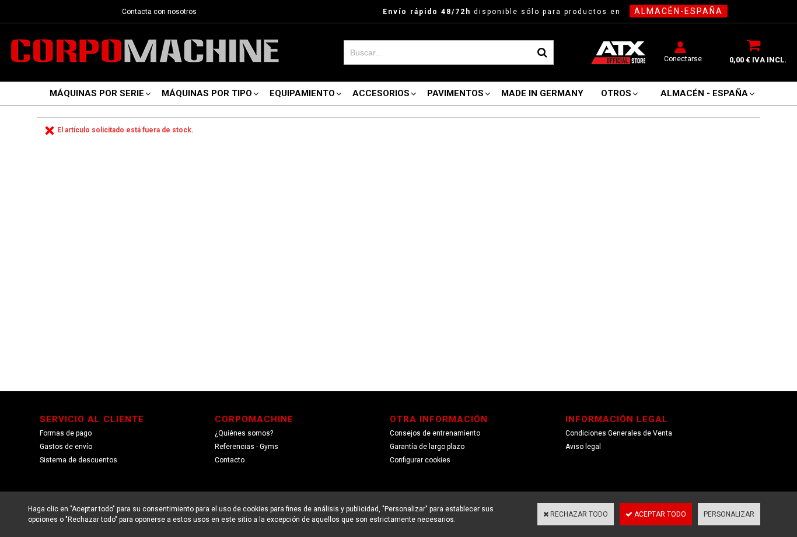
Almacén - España (704, 93)
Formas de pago (66, 433)
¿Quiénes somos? (244, 433)
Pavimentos (455, 93)
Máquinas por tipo (207, 93)
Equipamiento (302, 93)
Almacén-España (678, 11)
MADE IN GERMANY (542, 93)
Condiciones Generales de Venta (618, 433)
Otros (616, 93)
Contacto (229, 460)
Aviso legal (583, 447)
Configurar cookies (420, 460)
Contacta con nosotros (159, 12)
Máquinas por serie (97, 93)
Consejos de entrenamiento (435, 433)
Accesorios (381, 93)
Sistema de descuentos (78, 460)
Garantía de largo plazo (427, 447)
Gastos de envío (66, 447)
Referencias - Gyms (246, 447)
